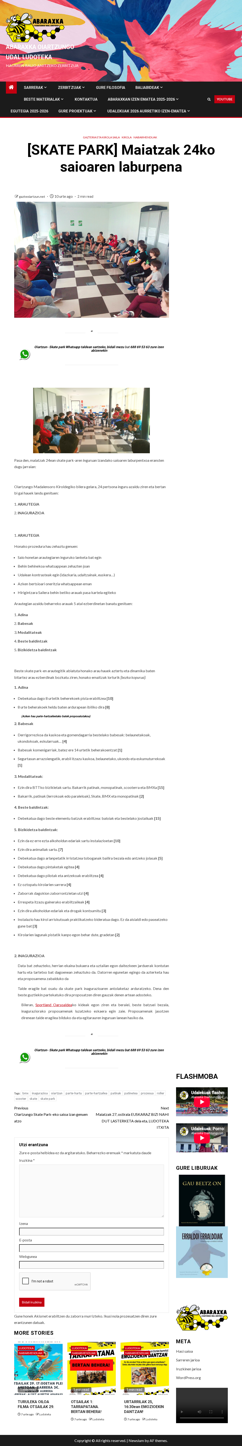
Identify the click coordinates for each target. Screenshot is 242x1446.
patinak (116, 1093)
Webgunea (28, 1256)
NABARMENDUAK (145, 137)
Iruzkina (27, 1160)
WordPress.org (188, 1377)
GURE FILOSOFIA (110, 87)
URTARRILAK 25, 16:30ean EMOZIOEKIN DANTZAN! (144, 1407)
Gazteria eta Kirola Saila (101, 137)
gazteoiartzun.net (32, 196)
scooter (21, 1098)
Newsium (136, 1440)
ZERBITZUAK (69, 87)
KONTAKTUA (86, 99)
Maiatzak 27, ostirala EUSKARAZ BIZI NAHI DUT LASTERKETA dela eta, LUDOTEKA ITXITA (132, 1117)
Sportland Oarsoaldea (53, 1004)
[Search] (209, 99)
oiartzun (56, 1093)
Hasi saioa (184, 1351)
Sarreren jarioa (188, 1360)
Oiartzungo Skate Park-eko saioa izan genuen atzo (51, 1114)
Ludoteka (26, 1348)
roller (160, 1093)
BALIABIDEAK (147, 87)
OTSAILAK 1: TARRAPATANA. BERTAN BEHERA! (86, 1407)
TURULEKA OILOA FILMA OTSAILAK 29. (36, 1404)
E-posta (25, 1240)
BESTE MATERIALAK (42, 99)
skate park (47, 1098)
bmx (25, 1093)
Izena (23, 1223)
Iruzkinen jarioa (188, 1369)
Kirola (127, 137)
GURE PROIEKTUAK (75, 111)
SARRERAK (33, 87)
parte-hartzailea (96, 1093)
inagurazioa (40, 1093)
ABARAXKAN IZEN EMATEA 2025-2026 (141, 99)
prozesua (147, 1093)
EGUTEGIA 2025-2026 (29, 111)
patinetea (131, 1093)
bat (127, 347)
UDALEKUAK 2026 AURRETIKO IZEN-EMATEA (146, 111)
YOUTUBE (225, 99)
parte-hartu (74, 1093)
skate (33, 1098)
